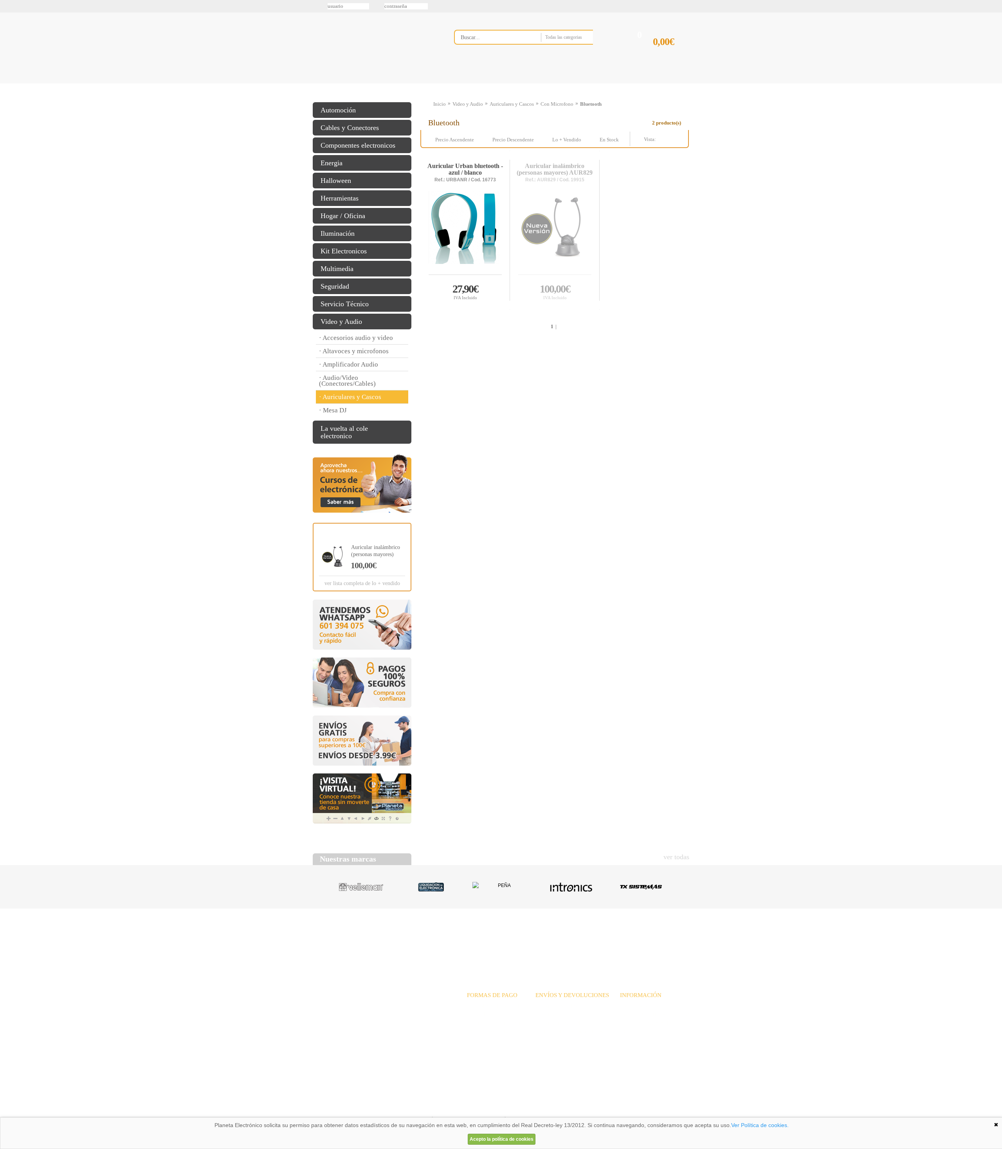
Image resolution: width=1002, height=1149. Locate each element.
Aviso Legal (332, 1107)
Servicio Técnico (345, 304)
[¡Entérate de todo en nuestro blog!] (8, 114)
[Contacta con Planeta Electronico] (534, 53)
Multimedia (337, 269)
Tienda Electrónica (327, 83)
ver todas (676, 856)
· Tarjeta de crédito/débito (495, 1023)
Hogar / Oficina (343, 216)
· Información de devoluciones (569, 1032)
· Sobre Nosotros (639, 1006)
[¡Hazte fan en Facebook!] (8, 48)
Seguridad (335, 286)
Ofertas (563, 938)
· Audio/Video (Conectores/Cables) (347, 380)
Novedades (528, 938)
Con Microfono (557, 104)
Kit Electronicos (344, 251)
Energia (331, 163)
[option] (361, 887)
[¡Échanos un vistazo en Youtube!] (8, 97)
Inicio (439, 104)
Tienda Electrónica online (375, 44)
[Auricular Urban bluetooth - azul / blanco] (465, 232)
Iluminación (338, 233)
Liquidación (598, 938)
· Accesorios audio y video (356, 337)
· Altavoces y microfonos (354, 351)
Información (601, 83)
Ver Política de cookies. (760, 1125)
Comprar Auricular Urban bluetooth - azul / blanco (465, 291)
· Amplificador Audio (348, 364)
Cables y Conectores (350, 128)
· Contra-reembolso (488, 1032)
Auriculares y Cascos (512, 104)
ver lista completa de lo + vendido (362, 583)
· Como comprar (638, 1032)
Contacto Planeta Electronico (662, 83)
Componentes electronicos (358, 145)
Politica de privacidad (387, 1107)
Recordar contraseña (501, 6)
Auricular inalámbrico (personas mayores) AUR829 (555, 170)
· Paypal (476, 1014)
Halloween (336, 180)
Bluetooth (591, 104)
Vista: (671, 139)
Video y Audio (341, 321)
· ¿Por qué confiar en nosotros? (654, 1014)
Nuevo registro (565, 6)
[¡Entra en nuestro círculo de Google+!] (8, 81)
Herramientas (340, 198)
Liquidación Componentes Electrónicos (483, 83)
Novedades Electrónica (373, 83)
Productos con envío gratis (540, 83)
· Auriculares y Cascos (350, 397)
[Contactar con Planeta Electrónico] (377, 1015)
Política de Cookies (446, 1107)
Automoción (338, 110)
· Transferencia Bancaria (494, 1006)
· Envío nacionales (556, 1006)
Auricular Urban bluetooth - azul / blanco (465, 170)
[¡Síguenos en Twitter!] (8, 31)
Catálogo (636, 938)
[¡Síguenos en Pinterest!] (8, 64)
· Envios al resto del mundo (566, 1023)
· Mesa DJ (333, 410)
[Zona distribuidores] (648, 9)
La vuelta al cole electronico (344, 432)
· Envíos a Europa (555, 1014)
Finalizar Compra (671, 54)
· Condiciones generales (646, 1023)
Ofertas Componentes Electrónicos (428, 83)
